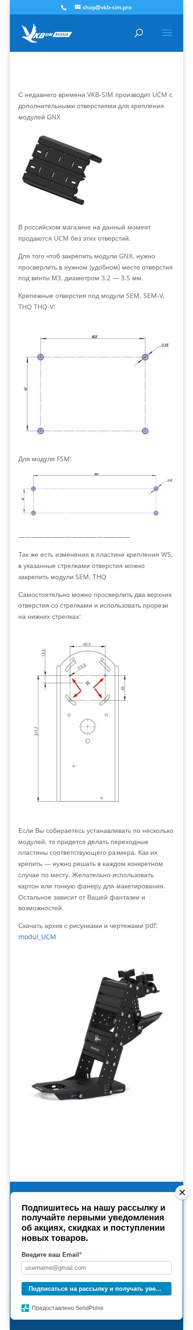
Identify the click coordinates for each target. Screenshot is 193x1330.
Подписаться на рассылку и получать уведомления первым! (100, 1288)
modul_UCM (37, 936)
